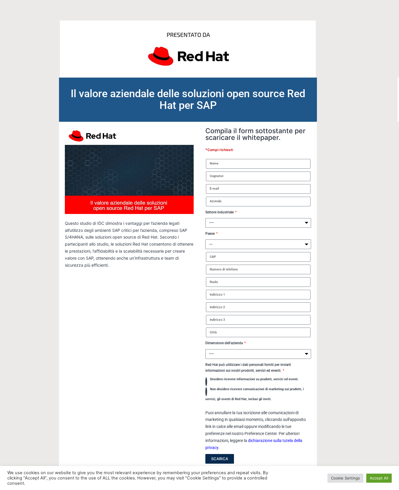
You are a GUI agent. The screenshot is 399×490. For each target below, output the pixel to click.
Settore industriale (220, 212)
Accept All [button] (379, 478)
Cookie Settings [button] (345, 478)
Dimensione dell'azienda (224, 343)
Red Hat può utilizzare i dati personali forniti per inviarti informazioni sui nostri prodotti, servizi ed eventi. (248, 368)
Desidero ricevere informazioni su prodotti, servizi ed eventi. (254, 379)
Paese (210, 234)
